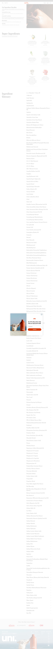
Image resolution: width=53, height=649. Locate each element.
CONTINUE (34, 329)
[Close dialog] (41, 314)
